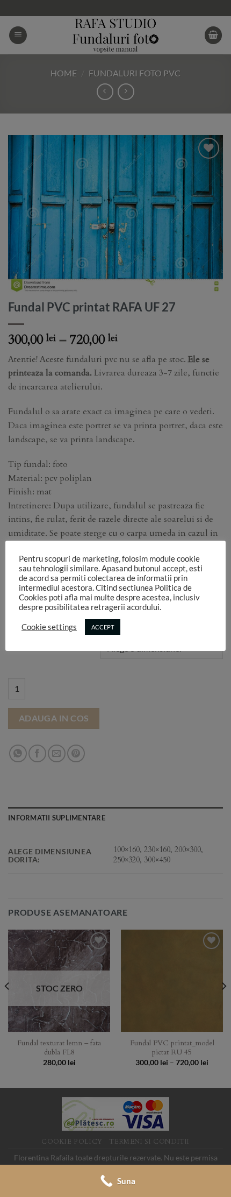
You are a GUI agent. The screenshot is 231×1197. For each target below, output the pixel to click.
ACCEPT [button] (102, 627)
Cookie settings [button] (49, 627)
